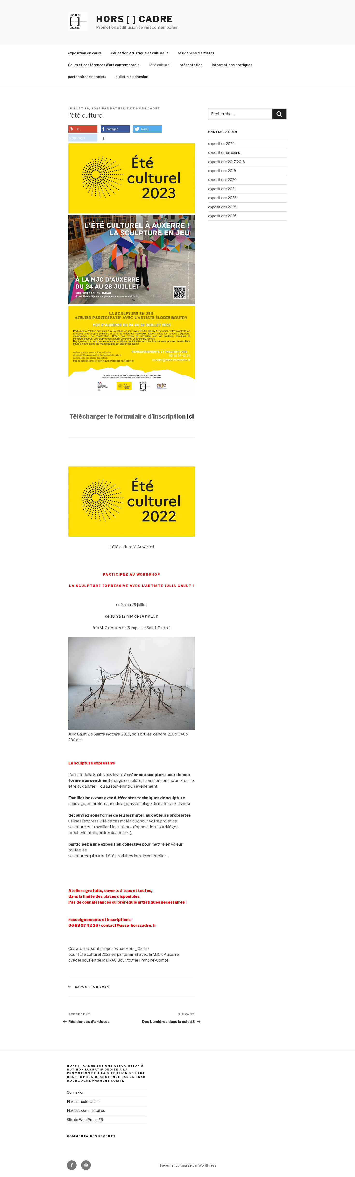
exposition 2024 (92, 986)
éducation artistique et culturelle (140, 53)
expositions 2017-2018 (226, 162)
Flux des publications (83, 1101)
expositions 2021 (222, 189)
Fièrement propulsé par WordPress (188, 1165)
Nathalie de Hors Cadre (135, 108)
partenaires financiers (87, 77)
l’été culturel (159, 65)
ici (190, 416)
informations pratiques (232, 65)
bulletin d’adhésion (131, 77)
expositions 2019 (222, 171)
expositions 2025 (222, 207)
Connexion (75, 1092)
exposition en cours (85, 53)
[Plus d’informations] (103, 138)
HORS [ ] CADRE (134, 19)
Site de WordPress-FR (85, 1120)
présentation (191, 65)
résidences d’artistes (196, 53)
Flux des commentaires (86, 1110)
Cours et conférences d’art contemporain (104, 65)
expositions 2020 (222, 180)
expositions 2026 (222, 216)
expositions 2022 (222, 198)
